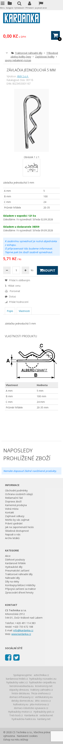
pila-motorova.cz (39, 704)
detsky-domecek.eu (22, 700)
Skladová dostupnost (17, 530)
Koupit (49, 270)
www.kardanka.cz (21, 634)
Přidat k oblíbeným (19, 280)
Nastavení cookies (27, 736)
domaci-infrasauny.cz (21, 697)
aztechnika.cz (41, 675)
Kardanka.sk (31, 715)
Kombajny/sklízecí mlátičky (20, 585)
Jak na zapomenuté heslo (19, 527)
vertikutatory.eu (44, 697)
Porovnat (14, 291)
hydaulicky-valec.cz (17, 682)
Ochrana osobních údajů (19, 494)
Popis (10, 311)
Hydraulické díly (13, 567)
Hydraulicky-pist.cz (43, 711)
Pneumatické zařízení (17, 570)
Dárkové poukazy (15, 559)
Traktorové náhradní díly (28, 53)
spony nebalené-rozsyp (18, 60)
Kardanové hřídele (15, 563)
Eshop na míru (11, 739)
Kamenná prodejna (16, 505)
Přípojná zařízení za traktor (20, 588)
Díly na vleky (12, 581)
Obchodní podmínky (16, 490)
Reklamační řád (14, 497)
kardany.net (44, 719)
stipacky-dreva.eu (19, 689)
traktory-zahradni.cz (41, 689)
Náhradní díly (12, 578)
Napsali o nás (12, 534)
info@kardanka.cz (23, 630)
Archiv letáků (12, 538)
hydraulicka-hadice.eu (24, 719)
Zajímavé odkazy (14, 516)
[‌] (8, 657)
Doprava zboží (13, 501)
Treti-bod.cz (16, 715)
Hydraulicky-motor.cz (20, 711)
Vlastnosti (24, 311)
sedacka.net (46, 715)
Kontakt (9, 512)
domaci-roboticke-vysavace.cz (31, 708)
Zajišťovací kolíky (44, 56)
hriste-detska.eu (21, 693)
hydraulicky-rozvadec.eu (42, 678)
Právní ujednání (13, 523)
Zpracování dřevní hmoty (19, 592)
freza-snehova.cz (41, 693)
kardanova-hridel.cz (17, 678)
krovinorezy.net (43, 686)
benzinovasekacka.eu (22, 686)
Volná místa (11, 508)
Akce (7, 556)
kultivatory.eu (20, 704)
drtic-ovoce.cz (43, 700)
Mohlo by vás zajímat (17, 519)
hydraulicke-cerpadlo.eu (42, 682)
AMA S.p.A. (23, 76)
